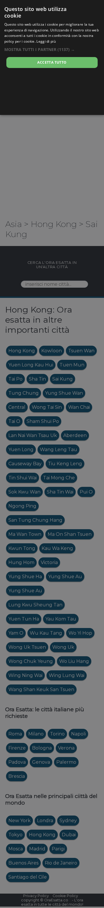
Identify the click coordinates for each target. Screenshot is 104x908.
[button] (52, 49)
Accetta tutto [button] (51, 62)
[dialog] (52, 57)
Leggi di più (46, 41)
